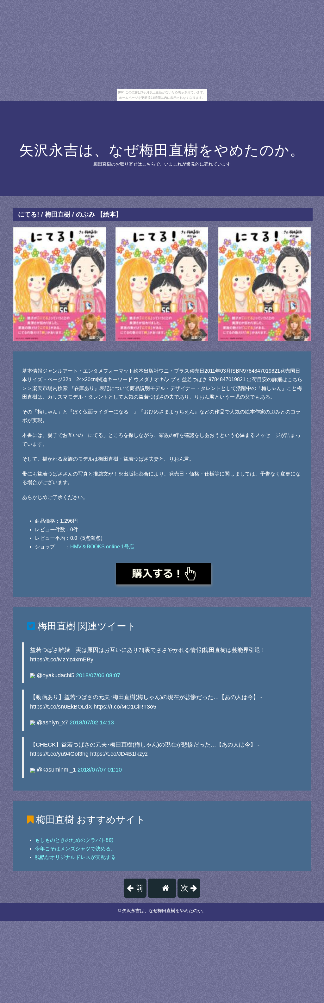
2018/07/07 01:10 (100, 769)
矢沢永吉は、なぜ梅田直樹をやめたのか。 (162, 150)
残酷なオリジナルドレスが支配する (75, 857)
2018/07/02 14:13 (92, 722)
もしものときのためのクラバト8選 (74, 840)
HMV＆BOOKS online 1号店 (102, 546)
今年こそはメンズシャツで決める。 (75, 848)
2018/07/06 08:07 (98, 675)
